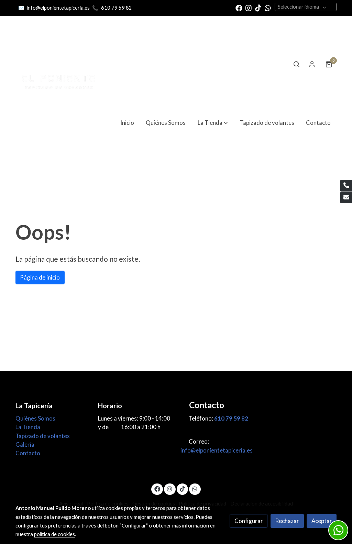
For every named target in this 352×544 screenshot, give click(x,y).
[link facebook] (238, 7)
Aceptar (321, 520)
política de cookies (54, 534)
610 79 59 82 (116, 8)
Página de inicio (40, 277)
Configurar (248, 520)
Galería (24, 444)
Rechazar (287, 520)
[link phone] (346, 186)
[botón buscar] (296, 64)
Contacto (27, 453)
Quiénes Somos (35, 418)
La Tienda (27, 427)
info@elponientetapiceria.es (58, 8)
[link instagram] (248, 7)
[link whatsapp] (268, 7)
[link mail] (346, 198)
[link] (59, 64)
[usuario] (312, 64)
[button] (213, 122)
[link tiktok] (258, 7)
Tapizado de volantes (42, 435)
